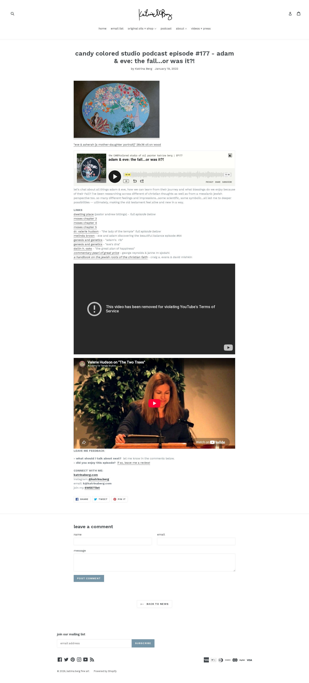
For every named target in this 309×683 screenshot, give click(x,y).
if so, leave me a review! (133, 462)
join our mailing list (71, 634)
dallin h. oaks (83, 248)
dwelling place (84, 214)
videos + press (201, 28)
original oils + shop (143, 28)
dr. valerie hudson (86, 231)
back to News (157, 603)
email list (117, 28)
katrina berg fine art (78, 671)
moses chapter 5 (85, 227)
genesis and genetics (88, 240)
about (182, 28)
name (78, 534)
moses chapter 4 (85, 223)
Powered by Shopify (105, 671)
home (102, 28)
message (80, 550)
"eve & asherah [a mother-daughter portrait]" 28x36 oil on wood (117, 144)
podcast (166, 28)
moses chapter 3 (85, 218)
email (161, 534)
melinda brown (84, 235)
